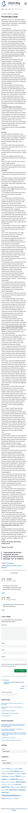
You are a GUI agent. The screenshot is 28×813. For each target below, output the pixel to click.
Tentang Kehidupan (10, 795)
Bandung (8, 768)
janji (21, 776)
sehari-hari (13, 790)
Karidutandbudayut (5, 740)
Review (3, 790)
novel (8, 784)
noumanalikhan (4, 784)
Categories (3, 760)
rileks (6, 790)
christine (6, 604)
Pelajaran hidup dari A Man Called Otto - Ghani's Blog (13, 732)
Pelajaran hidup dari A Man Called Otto (10, 713)
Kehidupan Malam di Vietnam (8, 730)
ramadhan (17, 787)
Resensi (23, 787)
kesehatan (21, 779)
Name (3, 643)
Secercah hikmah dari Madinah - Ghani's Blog (11, 729)
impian (24, 773)
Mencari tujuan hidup (6, 715)
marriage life (12, 782)
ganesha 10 (4, 773)
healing (10, 773)
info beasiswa (12, 776)
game (22, 771)
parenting (12, 784)
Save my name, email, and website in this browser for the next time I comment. (14, 665)
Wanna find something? (6, 692)
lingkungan (3, 782)
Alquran (3, 768)
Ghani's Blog (11, 808)
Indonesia (4, 776)
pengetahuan (18, 784)
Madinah (8, 782)
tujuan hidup (8, 798)
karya (9, 779)
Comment (4, 625)
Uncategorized (10, 563)
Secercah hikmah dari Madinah (8, 710)
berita (20, 769)
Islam (17, 776)
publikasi (12, 787)
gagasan (17, 771)
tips (21, 795)
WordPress (22, 808)
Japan (24, 776)
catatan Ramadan (5, 771)
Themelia (14, 810)
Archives (3, 749)
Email (3, 650)
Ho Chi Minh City (17, 773)
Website (3, 656)
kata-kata (14, 779)
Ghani (2, 737)
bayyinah (12, 768)
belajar (16, 768)
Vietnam (17, 798)
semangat (8, 565)
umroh (13, 798)
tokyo (3, 798)
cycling (11, 771)
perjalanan (5, 787)
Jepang (4, 779)
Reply (3, 593)
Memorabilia (21, 782)
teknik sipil (14, 565)
